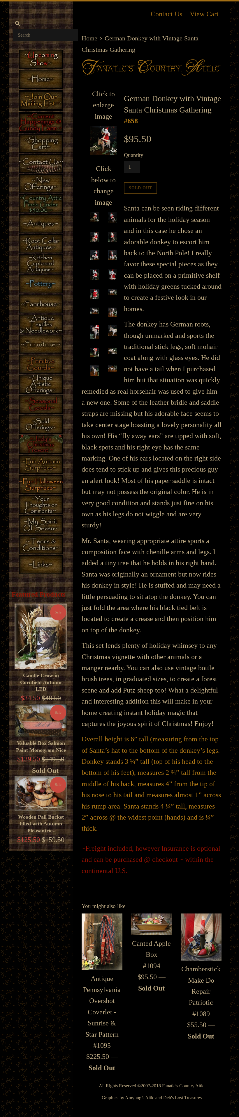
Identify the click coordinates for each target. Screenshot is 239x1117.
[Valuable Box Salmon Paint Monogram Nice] (41, 720)
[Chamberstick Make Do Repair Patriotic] (201, 937)
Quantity (133, 155)
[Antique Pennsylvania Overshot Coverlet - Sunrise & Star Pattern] (102, 941)
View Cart (204, 14)
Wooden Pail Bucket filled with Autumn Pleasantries (41, 824)
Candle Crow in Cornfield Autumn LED (40, 682)
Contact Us (166, 14)
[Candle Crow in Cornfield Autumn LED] (41, 636)
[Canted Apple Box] (151, 924)
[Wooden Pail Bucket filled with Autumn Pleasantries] (41, 793)
